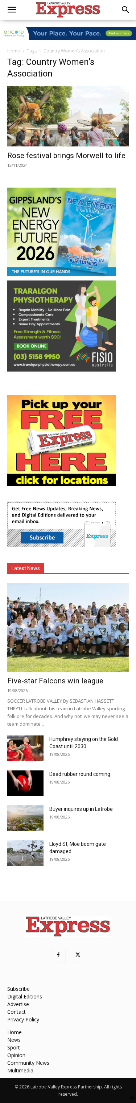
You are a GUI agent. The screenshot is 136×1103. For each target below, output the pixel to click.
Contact (16, 1011)
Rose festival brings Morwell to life (66, 155)
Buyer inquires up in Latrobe (81, 809)
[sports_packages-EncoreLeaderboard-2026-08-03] (68, 33)
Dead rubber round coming (79, 774)
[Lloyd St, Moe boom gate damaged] (25, 853)
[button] (11, 10)
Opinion (16, 1055)
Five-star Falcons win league (55, 680)
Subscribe (18, 988)
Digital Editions (24, 996)
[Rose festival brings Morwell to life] (68, 116)
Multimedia (20, 1070)
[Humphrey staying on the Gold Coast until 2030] (25, 748)
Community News (28, 1062)
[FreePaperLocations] (61, 483)
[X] (78, 955)
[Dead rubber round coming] (25, 783)
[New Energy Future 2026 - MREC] (61, 276)
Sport (13, 1047)
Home (13, 51)
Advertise (18, 1004)
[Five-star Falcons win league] (68, 627)
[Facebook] (58, 955)
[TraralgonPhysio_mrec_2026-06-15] (61, 369)
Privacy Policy (23, 1019)
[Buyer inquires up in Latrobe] (25, 818)
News (14, 1039)
